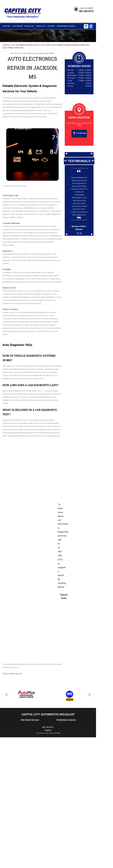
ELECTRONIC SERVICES (12, 48)
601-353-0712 (86, 11)
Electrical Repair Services (12, 674)
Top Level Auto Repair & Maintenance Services (65, 45)
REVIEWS (51, 26)
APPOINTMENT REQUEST (66, 26)
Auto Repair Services (30, 720)
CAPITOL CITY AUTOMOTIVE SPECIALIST (21, 45)
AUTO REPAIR (17, 26)
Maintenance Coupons (66, 720)
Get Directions (81, 133)
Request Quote (64, 596)
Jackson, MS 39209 (46, 53)
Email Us (48, 730)
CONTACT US (41, 26)
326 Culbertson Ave (30, 53)
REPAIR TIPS (29, 26)
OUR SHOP (6, 26)
